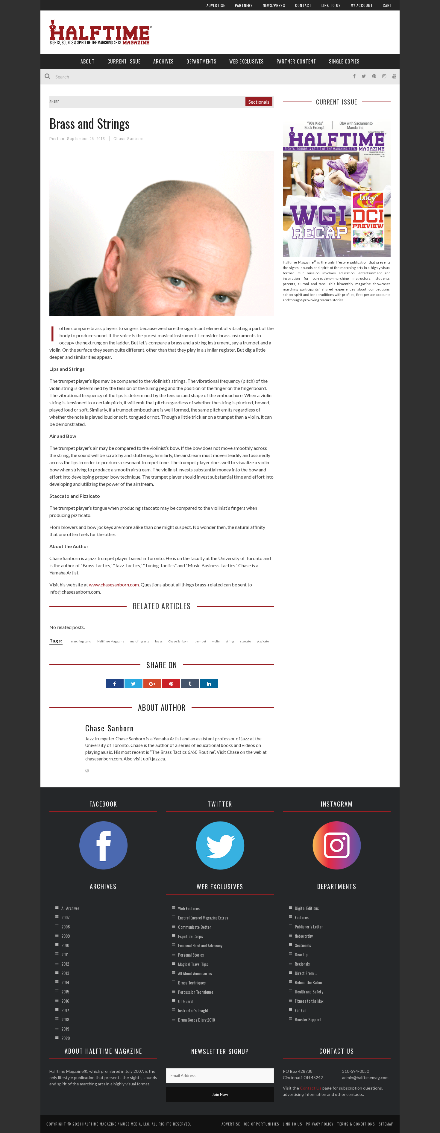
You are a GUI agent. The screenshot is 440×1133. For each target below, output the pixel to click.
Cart (387, 5)
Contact (303, 5)
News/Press (274, 5)
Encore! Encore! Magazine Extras (203, 917)
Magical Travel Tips (193, 964)
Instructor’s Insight (193, 1010)
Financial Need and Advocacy (200, 945)
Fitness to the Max (309, 1001)
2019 (65, 1028)
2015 (65, 991)
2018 (65, 1019)
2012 (65, 963)
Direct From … (306, 973)
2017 (65, 1010)
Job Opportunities (261, 1123)
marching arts (139, 641)
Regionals (302, 963)
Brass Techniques (192, 982)
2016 (65, 1001)
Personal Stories (191, 955)
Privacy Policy (319, 1123)
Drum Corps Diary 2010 (196, 1019)
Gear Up (301, 954)
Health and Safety (309, 991)
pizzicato (263, 641)
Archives (163, 61)
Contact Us (310, 1087)
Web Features (189, 908)
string (230, 641)
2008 (65, 926)
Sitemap (386, 1123)
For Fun (300, 1010)
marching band (81, 641)
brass (159, 641)
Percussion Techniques (195, 992)
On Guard (185, 1001)
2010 (65, 945)
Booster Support (308, 1019)
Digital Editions (307, 908)
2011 (65, 954)
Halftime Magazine (110, 641)
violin (216, 641)
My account (362, 5)
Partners (244, 5)
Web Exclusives (246, 61)
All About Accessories (195, 973)
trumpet (200, 641)
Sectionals (258, 102)
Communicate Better (194, 927)
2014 (65, 982)
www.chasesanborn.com (114, 584)
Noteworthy (303, 936)
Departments (201, 61)
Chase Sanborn (128, 138)
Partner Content (296, 61)
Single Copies (344, 61)
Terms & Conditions (356, 1123)
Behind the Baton (308, 982)
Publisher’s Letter (309, 926)
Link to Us (331, 5)
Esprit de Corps (190, 936)
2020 (65, 1038)
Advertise (216, 5)
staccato (245, 641)
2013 (65, 973)
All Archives (70, 908)
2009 (65, 936)
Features (302, 917)
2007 (65, 917)
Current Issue (123, 61)
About (88, 61)
